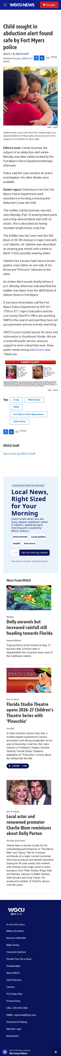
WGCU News (34, 399)
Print (54, 57)
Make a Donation (15, 931)
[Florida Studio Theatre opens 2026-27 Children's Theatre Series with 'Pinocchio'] (29, 680)
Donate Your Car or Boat (19, 959)
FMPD (16, 407)
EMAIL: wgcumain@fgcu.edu (21, 1015)
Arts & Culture (13, 699)
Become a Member (16, 938)
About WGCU (13, 973)
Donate (50, 4)
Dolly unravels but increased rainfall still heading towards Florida (30, 627)
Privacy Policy (13, 1001)
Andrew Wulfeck (14, 640)
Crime (16, 399)
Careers (11, 987)
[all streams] (56, 1052)
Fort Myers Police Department (28, 414)
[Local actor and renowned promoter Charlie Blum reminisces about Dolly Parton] (29, 792)
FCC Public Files (14, 994)
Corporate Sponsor (16, 952)
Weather (10, 617)
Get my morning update (34, 552)
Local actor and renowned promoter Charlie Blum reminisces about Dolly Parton (29, 824)
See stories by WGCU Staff (19, 453)
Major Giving (13, 945)
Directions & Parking (17, 1022)
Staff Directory (14, 980)
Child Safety (19, 421)
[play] (5, 1052)
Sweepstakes (13, 966)
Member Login (14, 1029)
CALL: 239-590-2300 (17, 1008)
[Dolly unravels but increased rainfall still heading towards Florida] (29, 597)
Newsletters (13, 1036)
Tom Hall (10, 728)
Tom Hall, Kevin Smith (16, 840)
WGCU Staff (22, 54)
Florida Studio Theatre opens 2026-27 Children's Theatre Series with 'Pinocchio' (30, 712)
